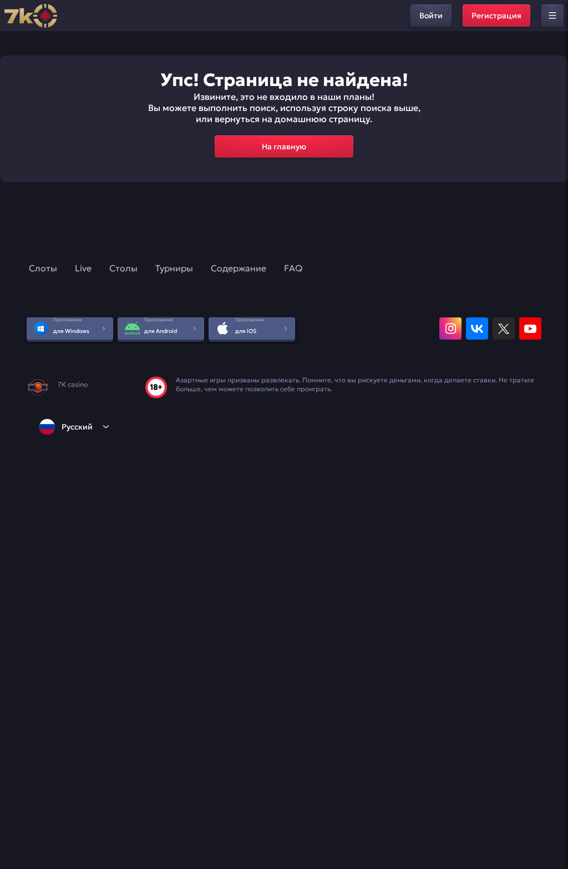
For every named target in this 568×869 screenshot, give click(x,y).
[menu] (552, 15)
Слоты (43, 268)
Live (83, 268)
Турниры (174, 268)
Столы (123, 268)
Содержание (238, 268)
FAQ (293, 268)
